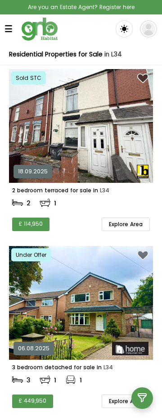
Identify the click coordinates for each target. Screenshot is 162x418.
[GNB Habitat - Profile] (149, 29)
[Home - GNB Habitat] (40, 29)
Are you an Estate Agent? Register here (81, 7)
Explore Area (126, 224)
